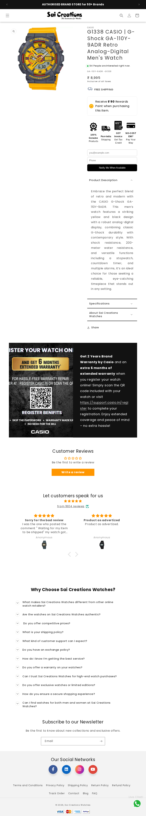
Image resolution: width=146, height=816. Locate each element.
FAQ (94, 793)
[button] (7, 15)
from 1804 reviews (70, 506)
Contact (73, 793)
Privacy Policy (55, 785)
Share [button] (95, 327)
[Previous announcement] (7, 4)
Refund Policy (121, 785)
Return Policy (100, 785)
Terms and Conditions (28, 785)
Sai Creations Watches (78, 805)
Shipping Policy (78, 785)
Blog (85, 793)
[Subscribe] (101, 741)
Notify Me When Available (112, 167)
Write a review (72, 472)
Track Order (57, 793)
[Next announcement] (139, 4)
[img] (73, 501)
